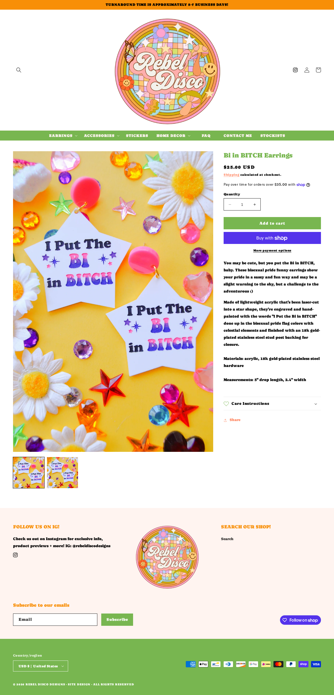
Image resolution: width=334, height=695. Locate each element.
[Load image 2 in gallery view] (62, 472)
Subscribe (117, 619)
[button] (19, 70)
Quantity (232, 194)
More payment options (272, 251)
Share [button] (235, 420)
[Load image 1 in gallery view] (28, 472)
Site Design (79, 684)
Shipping (232, 175)
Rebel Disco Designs (45, 684)
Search (227, 539)
